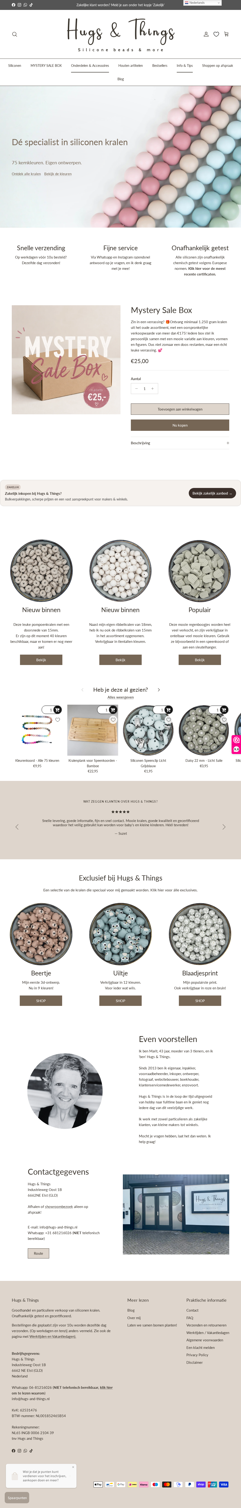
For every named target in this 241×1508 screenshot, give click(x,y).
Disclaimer (194, 1362)
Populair (200, 610)
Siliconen (14, 66)
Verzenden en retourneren (206, 1325)
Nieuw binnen (41, 610)
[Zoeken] (14, 34)
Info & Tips (185, 66)
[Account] (205, 34)
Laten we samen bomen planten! (152, 1325)
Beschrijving (140, 443)
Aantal (136, 379)
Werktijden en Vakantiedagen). (52, 1336)
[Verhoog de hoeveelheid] (154, 388)
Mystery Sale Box (161, 310)
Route (38, 1253)
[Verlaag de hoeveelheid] (135, 388)
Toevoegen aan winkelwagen (180, 409)
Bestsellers (159, 66)
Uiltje (120, 973)
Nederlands (197, 2)
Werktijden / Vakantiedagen (207, 1332)
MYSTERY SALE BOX (46, 66)
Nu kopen (180, 425)
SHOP (41, 1001)
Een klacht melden (200, 1347)
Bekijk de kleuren (58, 174)
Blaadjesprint (200, 973)
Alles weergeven (121, 697)
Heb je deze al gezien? (120, 689)
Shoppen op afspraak (217, 66)
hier (161, 890)
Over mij (134, 1318)
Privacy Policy (197, 1355)
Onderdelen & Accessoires (90, 66)
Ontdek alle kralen (26, 174)
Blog (120, 79)
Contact (192, 1310)
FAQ (189, 1318)
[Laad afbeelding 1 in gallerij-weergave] (66, 359)
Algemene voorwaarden (204, 1340)
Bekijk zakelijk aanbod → (212, 493)
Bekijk (41, 660)
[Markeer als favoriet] (57, 719)
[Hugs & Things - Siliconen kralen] (120, 34)
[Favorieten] (216, 34)
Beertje (41, 973)
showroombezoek (59, 1206)
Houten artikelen (130, 66)
